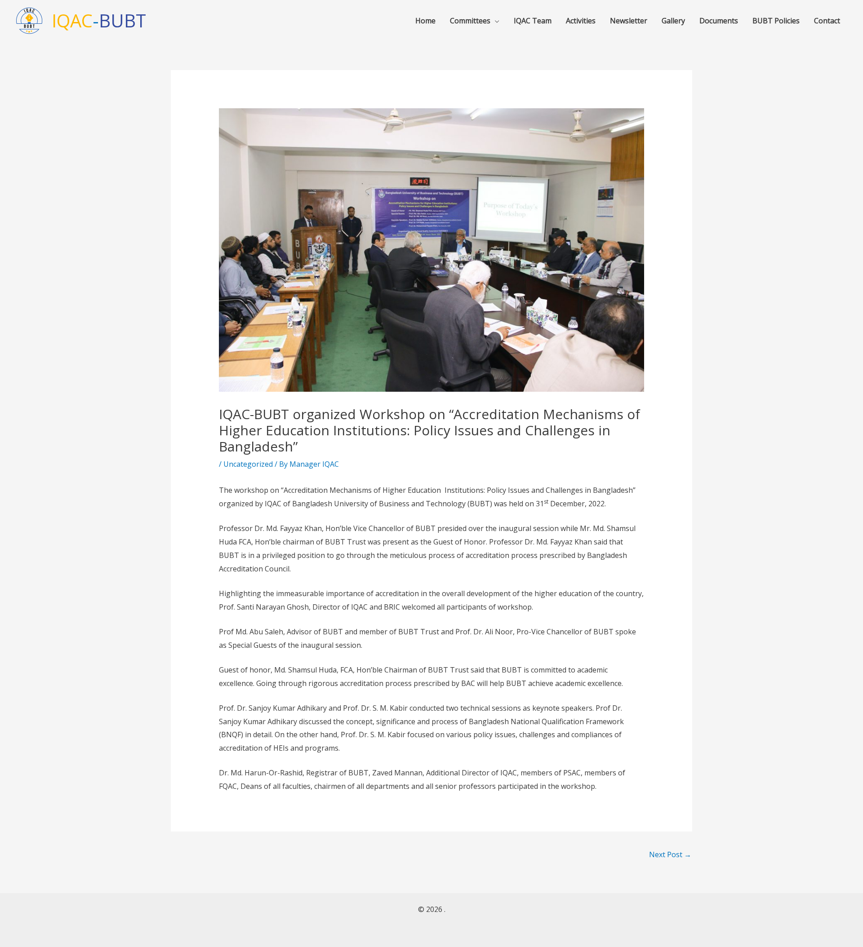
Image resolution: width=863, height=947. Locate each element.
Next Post (670, 854)
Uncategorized (248, 464)
